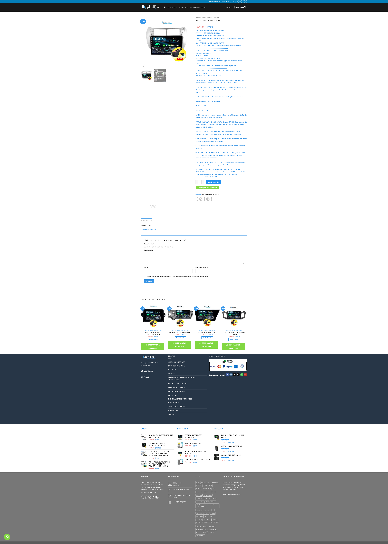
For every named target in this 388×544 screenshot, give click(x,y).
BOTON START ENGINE (176, 366)
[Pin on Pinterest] (208, 199)
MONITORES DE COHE (176, 391)
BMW (205, 489)
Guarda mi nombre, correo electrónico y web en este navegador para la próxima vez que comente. (177, 276)
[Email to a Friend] (204, 199)
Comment (176, 485)
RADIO (198, 523)
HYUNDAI (199, 510)
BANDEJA (199, 489)
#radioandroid (205, 482)
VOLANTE (172, 414)
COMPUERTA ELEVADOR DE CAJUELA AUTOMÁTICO (182, 378)
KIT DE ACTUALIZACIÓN (177, 384)
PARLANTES (207, 519)
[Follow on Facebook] (229, 1)
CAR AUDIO (172, 370)
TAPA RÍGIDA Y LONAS (176, 406)
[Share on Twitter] (200, 199)
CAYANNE (199, 492)
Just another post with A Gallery (181, 496)
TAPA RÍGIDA (199, 529)
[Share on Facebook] (197, 199)
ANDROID (199, 485)
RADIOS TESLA (173, 403)
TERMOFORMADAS (210, 529)
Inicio (198, 17)
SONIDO (211, 526)
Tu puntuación (149, 244)
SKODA (205, 526)
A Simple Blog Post (179, 501)
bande (210, 485)
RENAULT (198, 526)
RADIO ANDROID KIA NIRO (207, 332)
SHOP (174, 7)
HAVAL (207, 501)
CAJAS (214, 489)
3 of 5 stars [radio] (153, 247)
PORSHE (214, 519)
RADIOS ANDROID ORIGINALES (211, 17)
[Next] (189, 41)
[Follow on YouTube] (245, 1)
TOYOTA (203, 532)
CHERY (205, 492)
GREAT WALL (199, 501)
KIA (213, 510)
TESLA (198, 532)
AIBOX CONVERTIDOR (176, 362)
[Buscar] (165, 7)
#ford (197, 482)
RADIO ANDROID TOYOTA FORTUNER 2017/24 (153, 333)
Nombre (147, 267)
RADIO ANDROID (207, 523)
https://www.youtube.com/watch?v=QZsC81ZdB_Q (205, 506)
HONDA (213, 501)
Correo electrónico (202, 267)
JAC (205, 510)
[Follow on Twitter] (149, 497)
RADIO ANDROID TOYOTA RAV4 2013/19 (234, 333)
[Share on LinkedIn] (211, 199)
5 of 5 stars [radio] (168, 247)
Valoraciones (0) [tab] (146, 220)
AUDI (205, 485)
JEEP (209, 510)
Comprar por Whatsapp (208, 187)
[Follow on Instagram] (233, 1)
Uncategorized (173, 410)
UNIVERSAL (211, 532)
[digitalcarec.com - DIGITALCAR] (151, 7)
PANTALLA (199, 519)
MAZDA (213, 513)
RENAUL (216, 523)
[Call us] (242, 1)
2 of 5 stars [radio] (148, 247)
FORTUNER (208, 498)
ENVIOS (189, 7)
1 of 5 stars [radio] (145, 247)
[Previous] (144, 41)
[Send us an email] (239, 1)
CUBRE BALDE (208, 495)
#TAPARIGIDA (214, 482)
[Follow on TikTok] (236, 1)
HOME (169, 7)
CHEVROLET (212, 492)
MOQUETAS (172, 395)
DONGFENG (199, 498)
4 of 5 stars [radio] (160, 247)
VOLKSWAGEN (200, 536)
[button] (208, 188)
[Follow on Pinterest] (157, 497)
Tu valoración (149, 250)
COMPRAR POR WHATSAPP (154, 346)
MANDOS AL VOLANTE (176, 387)
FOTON (215, 498)
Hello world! (177, 483)
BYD (209, 489)
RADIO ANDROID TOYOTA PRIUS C (180, 332)
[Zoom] (144, 65)
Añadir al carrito (213, 182)
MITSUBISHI (199, 516)
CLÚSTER (171, 373)
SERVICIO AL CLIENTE (199, 7)
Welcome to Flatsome (181, 489)
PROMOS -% (182, 7)
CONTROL (199, 495)
